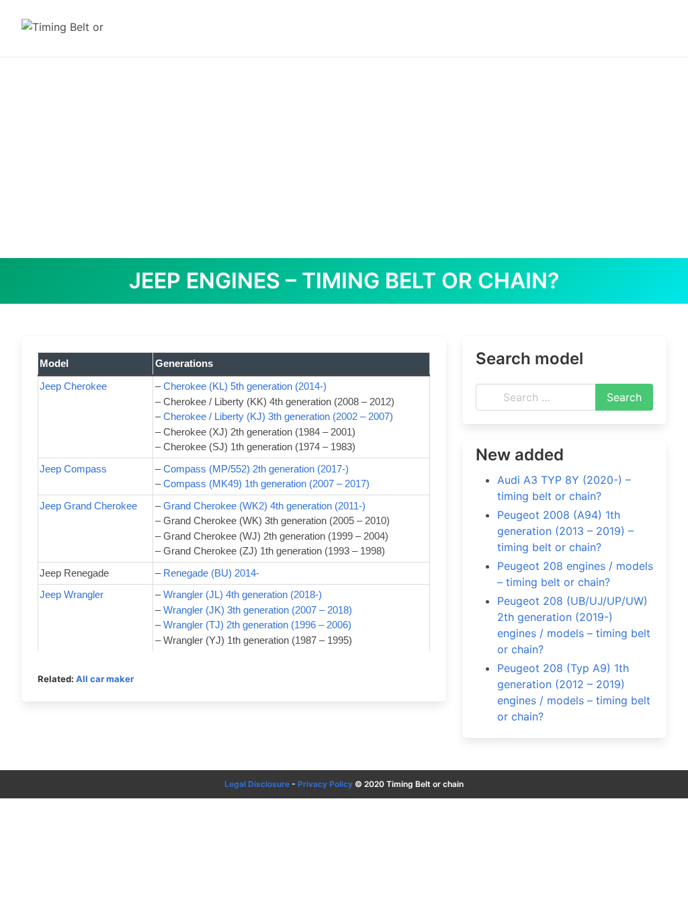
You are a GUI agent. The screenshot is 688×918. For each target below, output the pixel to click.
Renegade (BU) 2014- (211, 573)
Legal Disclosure (257, 784)
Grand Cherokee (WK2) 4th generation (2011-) (264, 505)
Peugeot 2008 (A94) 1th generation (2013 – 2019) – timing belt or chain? (565, 531)
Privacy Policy (325, 784)
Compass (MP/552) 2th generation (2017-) (256, 468)
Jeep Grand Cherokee (88, 505)
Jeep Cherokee (73, 386)
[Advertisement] (344, 157)
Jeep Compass (73, 468)
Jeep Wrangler (71, 594)
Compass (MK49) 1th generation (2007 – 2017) (266, 483)
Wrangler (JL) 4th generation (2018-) (242, 594)
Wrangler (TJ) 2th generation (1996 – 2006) (257, 624)
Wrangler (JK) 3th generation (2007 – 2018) (257, 610)
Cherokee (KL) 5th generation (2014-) (245, 386)
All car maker (105, 678)
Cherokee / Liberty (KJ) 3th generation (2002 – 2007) (278, 416)
